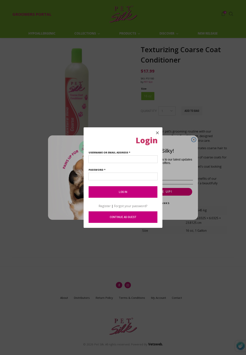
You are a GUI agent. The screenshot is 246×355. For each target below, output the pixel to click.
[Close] (157, 132)
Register (105, 206)
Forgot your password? (130, 206)
